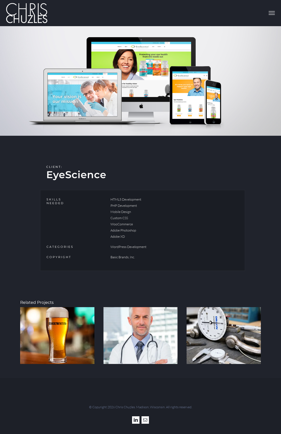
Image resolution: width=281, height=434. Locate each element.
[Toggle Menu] (271, 13)
